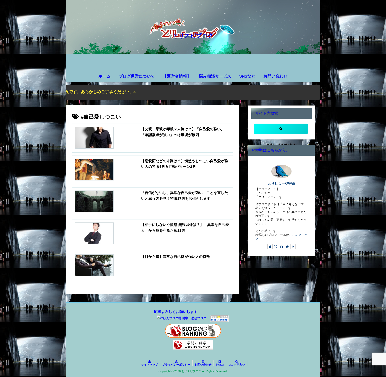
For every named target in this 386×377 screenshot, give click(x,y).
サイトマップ (149, 364)
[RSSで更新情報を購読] (293, 246)
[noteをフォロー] (281, 246)
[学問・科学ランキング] (193, 345)
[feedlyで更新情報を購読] (287, 246)
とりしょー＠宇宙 (281, 183)
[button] (281, 129)
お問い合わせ (203, 364)
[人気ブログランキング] (193, 331)
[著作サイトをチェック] (270, 246)
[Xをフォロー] (275, 246)
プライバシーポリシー (176, 364)
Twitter (220, 364)
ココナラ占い (236, 364)
